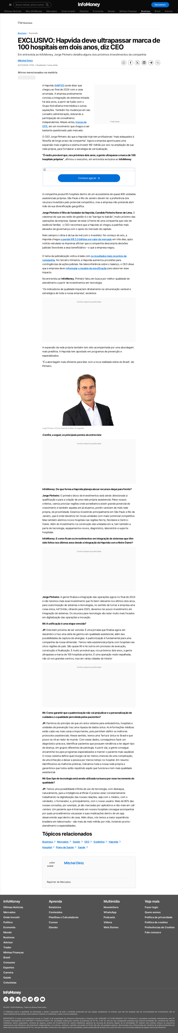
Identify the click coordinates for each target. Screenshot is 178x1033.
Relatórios (55, 907)
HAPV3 (59, 85)
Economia (98, 11)
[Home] (89, 5)
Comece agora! (87, 178)
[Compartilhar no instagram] (5, 999)
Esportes (8, 967)
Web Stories (111, 927)
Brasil (157, 11)
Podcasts (109, 917)
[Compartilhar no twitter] (137, 62)
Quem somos (153, 912)
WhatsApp (110, 912)
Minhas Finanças (128, 11)
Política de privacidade (158, 917)
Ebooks (53, 927)
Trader (7, 947)
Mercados (51, 11)
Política (8, 922)
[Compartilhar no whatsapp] (123, 62)
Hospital (47, 847)
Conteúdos (55, 912)
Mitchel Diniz (25, 60)
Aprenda (55, 901)
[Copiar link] (157, 62)
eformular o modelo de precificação (86, 268)
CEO (86, 841)
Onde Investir (68, 11)
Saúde (76, 841)
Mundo (111, 11)
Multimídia (112, 901)
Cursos (53, 922)
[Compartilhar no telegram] (150, 62)
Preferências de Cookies (160, 927)
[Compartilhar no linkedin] (144, 62)
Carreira (8, 972)
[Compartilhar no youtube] (42, 999)
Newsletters (160, 4)
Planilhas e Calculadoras (63, 917)
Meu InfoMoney (34, 11)
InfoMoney (11, 901)
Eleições (84, 11)
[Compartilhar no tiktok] (36, 999)
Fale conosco (153, 932)
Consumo (9, 962)
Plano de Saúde (65, 847)
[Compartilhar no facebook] (130, 62)
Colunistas (9, 982)
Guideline (99, 841)
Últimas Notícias (12, 11)
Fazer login (151, 907)
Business (145, 11)
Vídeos (108, 922)
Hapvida (113, 841)
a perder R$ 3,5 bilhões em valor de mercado (86, 239)
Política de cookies (156, 922)
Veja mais (152, 901)
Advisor (169, 11)
